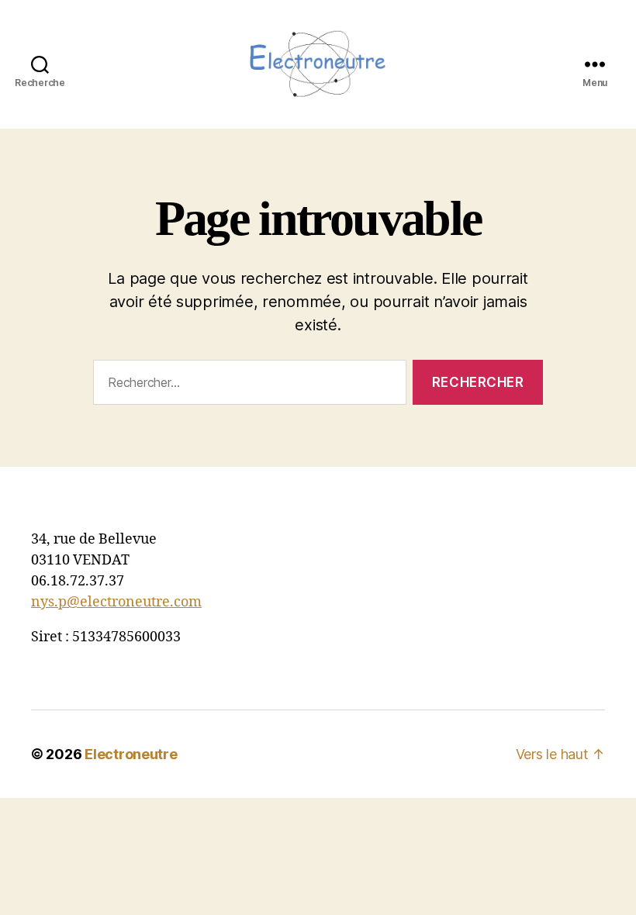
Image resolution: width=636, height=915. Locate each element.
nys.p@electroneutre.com (116, 602)
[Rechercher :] (246, 386)
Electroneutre (131, 754)
